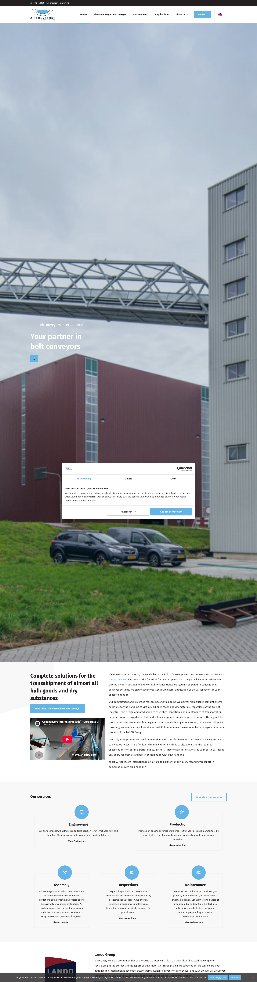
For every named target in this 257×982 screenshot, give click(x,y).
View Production (177, 845)
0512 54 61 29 (38, 3)
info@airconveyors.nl (59, 3)
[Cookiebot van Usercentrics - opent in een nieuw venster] (179, 469)
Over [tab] (173, 478)
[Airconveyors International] (42, 14)
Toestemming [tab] (84, 478)
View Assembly (60, 922)
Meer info (235, 977)
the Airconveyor (118, 679)
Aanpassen (126, 511)
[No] (253, 977)
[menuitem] (83, 14)
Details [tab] (128, 478)
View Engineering (77, 841)
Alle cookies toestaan (171, 511)
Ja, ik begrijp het (218, 977)
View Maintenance (194, 922)
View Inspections (127, 918)
